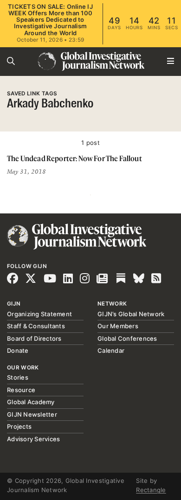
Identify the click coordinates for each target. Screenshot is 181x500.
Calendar (110, 350)
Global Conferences (127, 338)
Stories (17, 377)
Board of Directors (34, 338)
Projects (19, 426)
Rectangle (151, 490)
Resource (21, 390)
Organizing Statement (39, 314)
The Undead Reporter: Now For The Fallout (74, 158)
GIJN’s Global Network (130, 314)
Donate (18, 350)
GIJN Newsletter (32, 414)
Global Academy (31, 402)
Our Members (117, 326)
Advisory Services (33, 439)
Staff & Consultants (36, 326)
